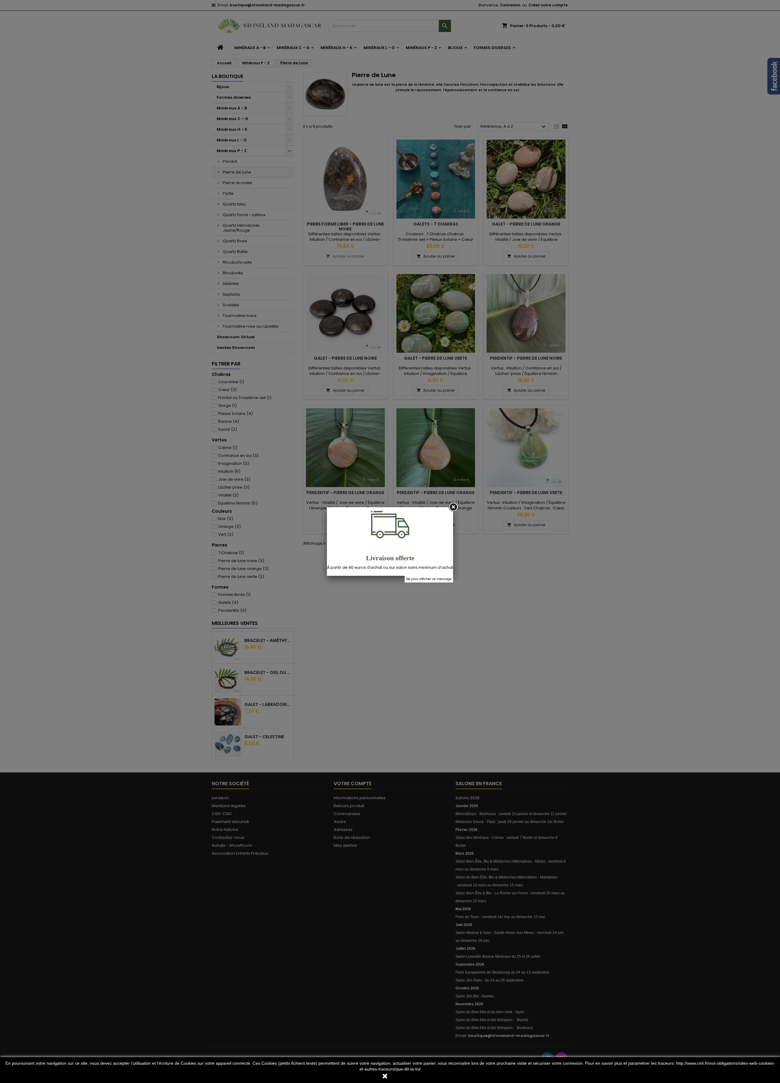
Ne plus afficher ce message (429, 579)
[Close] (453, 507)
